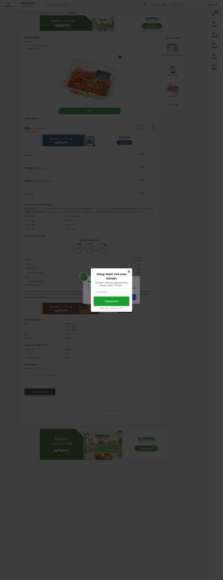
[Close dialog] (129, 271)
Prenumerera (111, 301)
